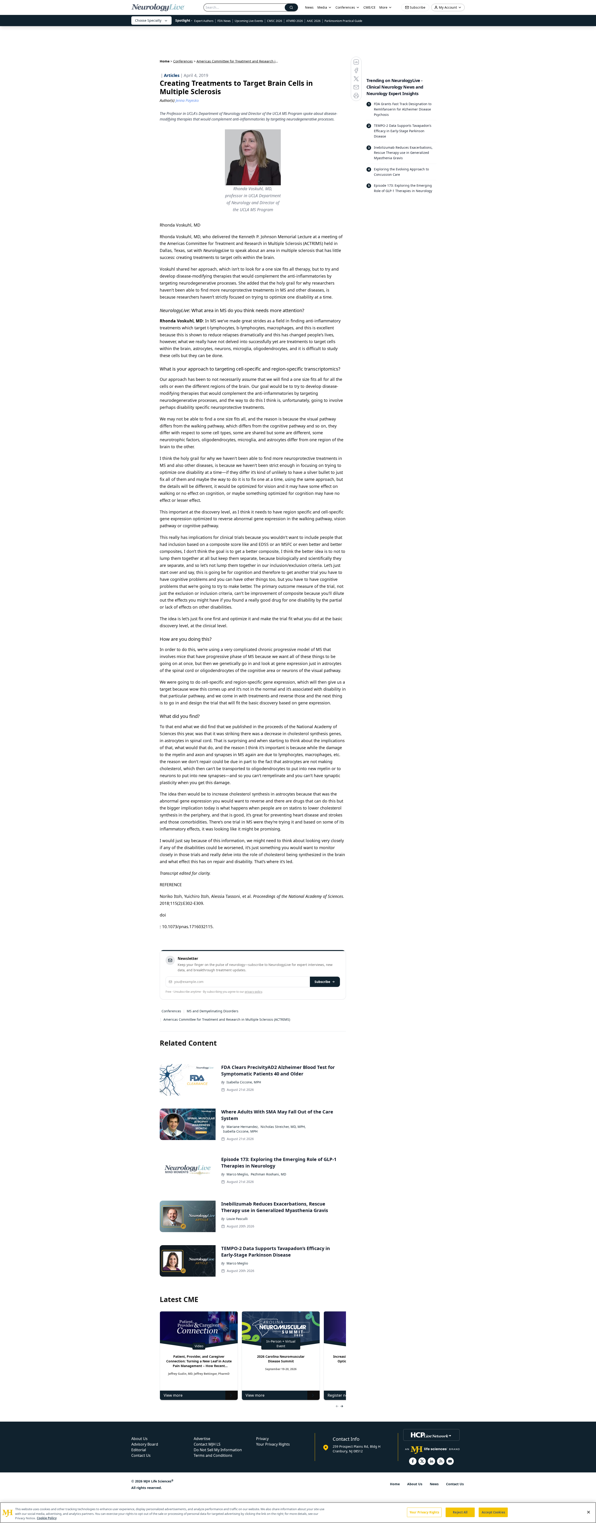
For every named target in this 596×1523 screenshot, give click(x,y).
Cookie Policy (47, 1518)
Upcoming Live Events (249, 21)
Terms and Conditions (213, 1455)
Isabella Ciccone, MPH (244, 1082)
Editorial (138, 1449)
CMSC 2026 (274, 21)
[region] (298, 1512)
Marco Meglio (237, 1263)
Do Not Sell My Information (218, 1449)
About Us (139, 1438)
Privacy (262, 1438)
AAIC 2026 (314, 21)
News (309, 7)
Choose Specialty (148, 20)
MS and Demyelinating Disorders (212, 1011)
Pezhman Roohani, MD (268, 1174)
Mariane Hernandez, (243, 1126)
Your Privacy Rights (273, 1444)
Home (164, 61)
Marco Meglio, (238, 1174)
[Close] (588, 1512)
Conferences (345, 7)
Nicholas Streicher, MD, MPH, (283, 1126)
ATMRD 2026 (294, 21)
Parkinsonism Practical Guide (343, 21)
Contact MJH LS (207, 1444)
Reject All (460, 1512)
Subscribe (322, 981)
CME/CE (369, 7)
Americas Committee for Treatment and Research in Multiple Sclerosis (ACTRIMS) (226, 1019)
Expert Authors (203, 21)
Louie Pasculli (237, 1218)
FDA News (224, 21)
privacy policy (253, 992)
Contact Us (141, 1455)
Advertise (202, 1438)
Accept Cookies (493, 1512)
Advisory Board (144, 1444)
